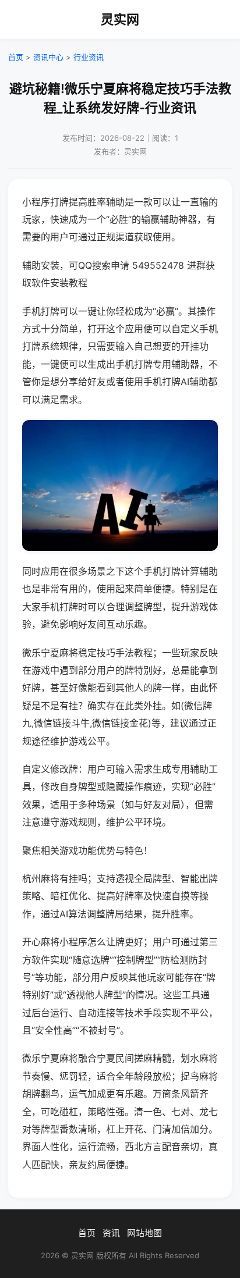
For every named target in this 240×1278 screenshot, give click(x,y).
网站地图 (144, 1232)
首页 (15, 57)
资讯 (111, 1232)
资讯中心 (48, 57)
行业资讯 (88, 57)
